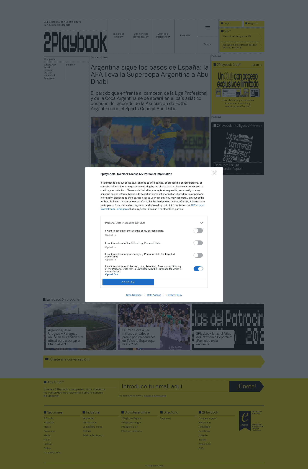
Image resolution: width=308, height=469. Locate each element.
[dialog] (154, 234)
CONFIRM (128, 282)
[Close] (215, 174)
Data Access (154, 294)
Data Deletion (134, 294)
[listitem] (154, 223)
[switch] (198, 230)
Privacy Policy (174, 294)
